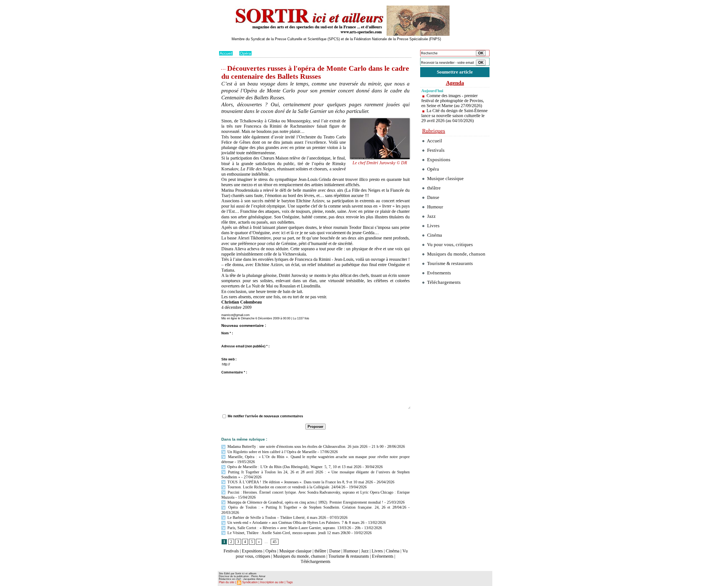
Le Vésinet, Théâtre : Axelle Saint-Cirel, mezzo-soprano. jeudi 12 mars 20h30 (288, 533)
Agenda (455, 83)
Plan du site (226, 582)
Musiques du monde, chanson (299, 556)
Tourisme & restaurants (348, 556)
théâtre (320, 551)
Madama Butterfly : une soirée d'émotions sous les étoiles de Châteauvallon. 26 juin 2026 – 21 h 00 (305, 446)
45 (275, 542)
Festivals (231, 551)
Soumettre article (455, 72)
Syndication (250, 582)
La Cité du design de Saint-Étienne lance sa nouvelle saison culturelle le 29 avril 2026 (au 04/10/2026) (454, 115)
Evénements (382, 556)
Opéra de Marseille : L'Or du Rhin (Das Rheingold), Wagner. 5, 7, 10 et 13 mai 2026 (293, 467)
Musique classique (295, 551)
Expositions (252, 551)
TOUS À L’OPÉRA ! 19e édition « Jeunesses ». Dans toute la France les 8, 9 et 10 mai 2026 (299, 482)
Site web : (229, 359)
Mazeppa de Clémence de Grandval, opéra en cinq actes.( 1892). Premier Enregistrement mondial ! (304, 502)
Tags (289, 582)
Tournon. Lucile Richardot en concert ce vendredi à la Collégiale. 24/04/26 (285, 487)
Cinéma (392, 551)
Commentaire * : (234, 372)
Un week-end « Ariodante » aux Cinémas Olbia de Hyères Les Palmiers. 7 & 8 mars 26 (295, 523)
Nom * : (227, 333)
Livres (377, 551)
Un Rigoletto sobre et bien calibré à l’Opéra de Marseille (271, 452)
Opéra (245, 53)
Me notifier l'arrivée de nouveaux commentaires (265, 416)
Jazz (365, 551)
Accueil (226, 53)
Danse (334, 551)
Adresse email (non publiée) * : (245, 346)
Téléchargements (315, 561)
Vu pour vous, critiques (449, 244)
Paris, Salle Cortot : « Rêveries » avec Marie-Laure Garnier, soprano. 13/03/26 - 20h (293, 528)
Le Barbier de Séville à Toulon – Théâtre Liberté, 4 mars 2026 (276, 518)
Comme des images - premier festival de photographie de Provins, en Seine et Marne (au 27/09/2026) (452, 100)
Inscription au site (272, 582)
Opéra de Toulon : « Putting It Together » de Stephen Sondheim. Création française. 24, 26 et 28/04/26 (316, 507)
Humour (350, 551)
